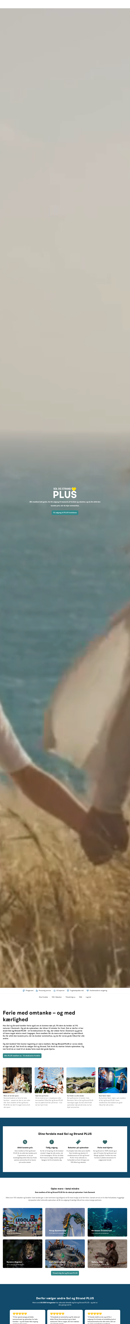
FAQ (80, 997)
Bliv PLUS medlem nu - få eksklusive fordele (22, 1056)
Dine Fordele (43, 997)
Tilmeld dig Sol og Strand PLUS (65, 1273)
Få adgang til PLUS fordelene (65, 512)
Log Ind (88, 997)
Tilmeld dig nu (70, 997)
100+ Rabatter (57, 997)
